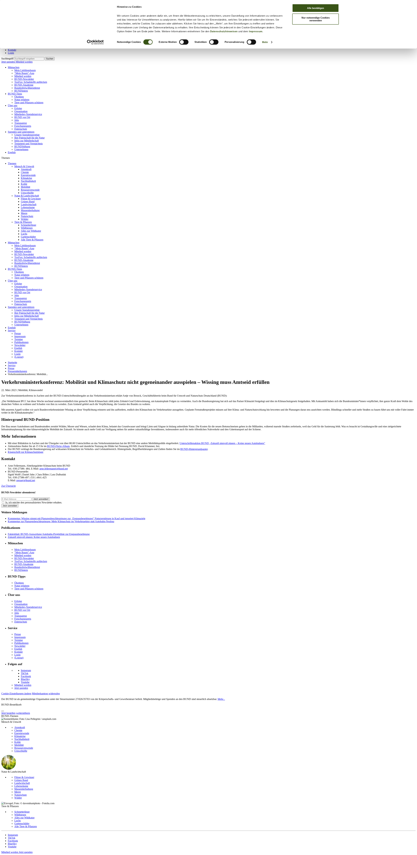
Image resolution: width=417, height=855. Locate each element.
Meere (24, 213)
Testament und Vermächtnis (28, 143)
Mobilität (25, 186)
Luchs (24, 233)
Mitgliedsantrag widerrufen (46, 693)
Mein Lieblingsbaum (25, 70)
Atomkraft (26, 169)
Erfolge (18, 108)
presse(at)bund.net (25, 480)
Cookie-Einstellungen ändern (16, 693)
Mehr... (221, 699)
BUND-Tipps (15, 93)
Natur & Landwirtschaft (26, 195)
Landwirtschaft (28, 204)
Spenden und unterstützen (21, 131)
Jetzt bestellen (8, 713)
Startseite (12, 362)
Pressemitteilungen (17, 371)
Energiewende (28, 175)
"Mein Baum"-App (24, 73)
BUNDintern (21, 90)
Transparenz (20, 123)
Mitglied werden (24, 61)
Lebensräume (28, 207)
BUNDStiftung (22, 146)
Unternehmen (21, 149)
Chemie (25, 172)
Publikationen (21, 342)
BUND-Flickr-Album (58, 446)
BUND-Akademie (23, 85)
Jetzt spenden (8, 61)
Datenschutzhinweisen (224, 31)
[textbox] (29, 58)
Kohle (24, 184)
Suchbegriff (7, 58)
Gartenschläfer (28, 236)
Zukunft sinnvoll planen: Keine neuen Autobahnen (34, 537)
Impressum (255, 31)
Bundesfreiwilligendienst (27, 87)
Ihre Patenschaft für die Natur (29, 137)
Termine (18, 339)
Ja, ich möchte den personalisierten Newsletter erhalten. (33, 502)
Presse (17, 333)
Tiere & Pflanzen (23, 222)
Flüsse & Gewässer (31, 198)
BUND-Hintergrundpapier (194, 449)
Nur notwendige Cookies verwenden (316, 19)
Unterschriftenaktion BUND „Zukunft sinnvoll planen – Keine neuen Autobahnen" (222, 443)
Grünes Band (28, 201)
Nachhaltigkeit (28, 181)
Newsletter (19, 345)
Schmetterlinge (28, 225)
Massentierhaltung (30, 210)
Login (11, 52)
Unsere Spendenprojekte (27, 134)
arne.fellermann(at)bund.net (53, 468)
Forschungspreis (22, 126)
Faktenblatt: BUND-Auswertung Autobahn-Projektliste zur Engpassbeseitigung (49, 534)
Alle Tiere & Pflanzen (32, 239)
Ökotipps (19, 96)
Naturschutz (27, 216)
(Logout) (18, 357)
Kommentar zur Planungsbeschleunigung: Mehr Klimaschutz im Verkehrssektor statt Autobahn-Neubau (61, 521)
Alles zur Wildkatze (31, 230)
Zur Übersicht (8, 486)
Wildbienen (27, 228)
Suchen (49, 58)
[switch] (183, 42)
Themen (12, 163)
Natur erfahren (21, 99)
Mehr (265, 42)
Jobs (16, 120)
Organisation (21, 111)
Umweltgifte (27, 192)
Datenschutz (20, 129)
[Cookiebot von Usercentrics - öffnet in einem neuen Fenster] (95, 42)
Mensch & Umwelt (24, 166)
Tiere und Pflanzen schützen (28, 102)
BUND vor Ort (22, 117)
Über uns (12, 105)
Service (11, 330)
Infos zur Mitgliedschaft (26, 140)
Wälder (24, 219)
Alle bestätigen (315, 8)
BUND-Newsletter (24, 79)
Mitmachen (13, 67)
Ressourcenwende (30, 189)
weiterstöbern (23, 713)
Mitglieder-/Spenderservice (28, 114)
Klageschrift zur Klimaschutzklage (25, 452)
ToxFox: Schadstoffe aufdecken (30, 82)
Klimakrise (26, 178)
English (12, 152)
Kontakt (12, 50)
